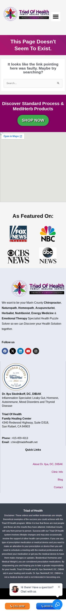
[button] (56, 16)
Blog (60, 479)
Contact (58, 487)
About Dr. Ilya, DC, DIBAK (48, 464)
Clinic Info (57, 471)
